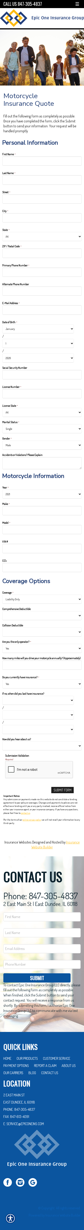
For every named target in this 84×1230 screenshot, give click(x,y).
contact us (25, 813)
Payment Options (16, 1065)
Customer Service (56, 1058)
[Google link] (34, 1181)
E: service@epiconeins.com (23, 1124)
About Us (69, 1065)
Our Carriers (13, 1073)
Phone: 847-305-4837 (40, 895)
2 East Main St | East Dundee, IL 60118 (40, 903)
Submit (37, 977)
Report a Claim (45, 1065)
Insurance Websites (18, 842)
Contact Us (49, 1073)
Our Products (27, 1058)
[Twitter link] (9, 1181)
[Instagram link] (22, 1181)
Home (7, 1058)
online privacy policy (32, 819)
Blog (32, 1073)
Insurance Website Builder (63, 1215)
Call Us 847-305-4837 (22, 4)
